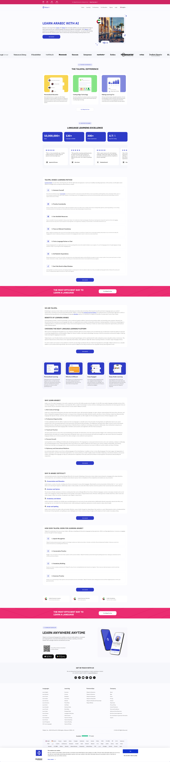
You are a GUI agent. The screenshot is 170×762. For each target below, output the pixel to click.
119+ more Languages (47, 724)
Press (111, 696)
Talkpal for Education (91, 692)
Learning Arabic (48, 182)
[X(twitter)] (94, 677)
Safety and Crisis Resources (116, 711)
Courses (66, 694)
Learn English (45, 692)
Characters (66, 698)
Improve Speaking (68, 719)
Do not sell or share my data (130, 755)
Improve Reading (68, 721)
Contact (111, 700)
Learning (88, 7)
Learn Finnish (45, 709)
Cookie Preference (114, 707)
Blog (111, 694)
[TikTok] (79, 677)
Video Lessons (67, 715)
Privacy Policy (113, 705)
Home (82, 7)
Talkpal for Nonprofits (91, 698)
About (111, 692)
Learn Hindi (44, 715)
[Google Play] (61, 656)
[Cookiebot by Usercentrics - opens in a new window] (39, 759)
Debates (66, 700)
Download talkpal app (50, 627)
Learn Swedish (45, 707)
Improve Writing (67, 724)
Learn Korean (45, 719)
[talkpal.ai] (46, 7)
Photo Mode (66, 702)
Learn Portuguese (46, 721)
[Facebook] (87, 677)
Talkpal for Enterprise (91, 696)
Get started (51, 36)
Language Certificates (69, 713)
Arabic (57, 27)
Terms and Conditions (114, 709)
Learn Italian (45, 698)
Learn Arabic (45, 711)
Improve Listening (68, 717)
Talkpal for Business (91, 694)
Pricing (111, 698)
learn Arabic (62, 193)
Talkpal (63, 27)
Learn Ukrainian (45, 702)
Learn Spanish (45, 694)
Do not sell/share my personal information (119, 715)
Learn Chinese (45, 713)
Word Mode (66, 709)
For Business (96, 7)
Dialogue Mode (67, 711)
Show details (51, 759)
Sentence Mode (67, 707)
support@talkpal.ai (92, 673)
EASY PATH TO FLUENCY (86, 123)
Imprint (111, 717)
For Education (104, 7)
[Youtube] (83, 677)
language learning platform (90, 312)
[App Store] (48, 656)
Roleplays (66, 696)
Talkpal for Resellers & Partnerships (94, 700)
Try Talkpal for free (85, 109)
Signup (111, 7)
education (75, 314)
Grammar (66, 692)
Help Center (112, 702)
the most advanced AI (85, 64)
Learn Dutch (44, 705)
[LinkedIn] (90, 677)
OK (130, 751)
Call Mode (66, 705)
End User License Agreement (116, 713)
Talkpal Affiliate (90, 702)
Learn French (45, 696)
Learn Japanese (45, 717)
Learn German (45, 700)
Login (116, 7)
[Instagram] (75, 677)
